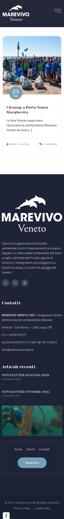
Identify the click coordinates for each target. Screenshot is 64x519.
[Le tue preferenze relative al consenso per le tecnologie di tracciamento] (6, 515)
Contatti (44, 449)
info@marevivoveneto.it (17, 350)
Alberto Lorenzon (19, 144)
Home (18, 449)
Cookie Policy (42, 508)
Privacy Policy (22, 508)
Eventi (30, 449)
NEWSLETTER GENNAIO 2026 (25, 375)
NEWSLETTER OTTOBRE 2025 (26, 392)
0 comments (50, 144)
